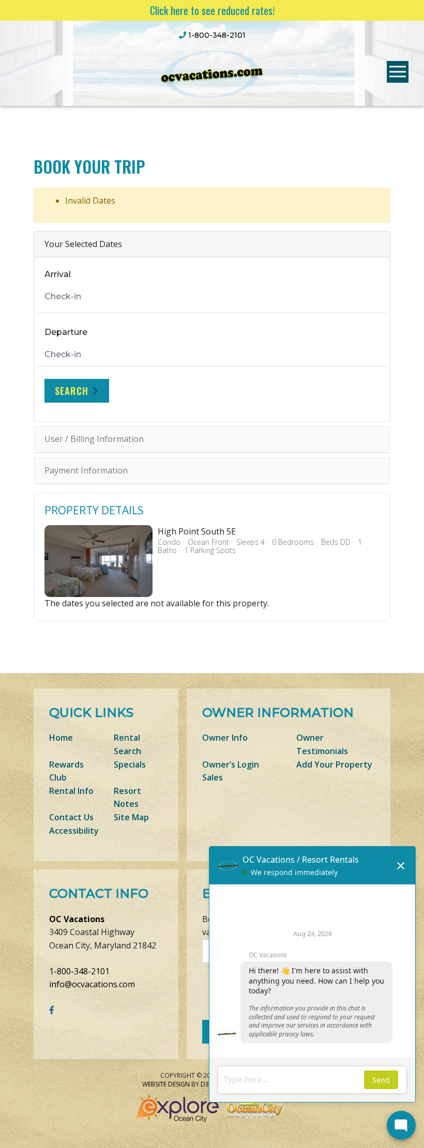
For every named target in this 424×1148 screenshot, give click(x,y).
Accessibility (74, 830)
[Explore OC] (179, 1106)
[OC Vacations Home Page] (212, 73)
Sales (212, 777)
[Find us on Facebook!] (51, 1010)
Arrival (57, 274)
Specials (130, 764)
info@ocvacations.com (92, 984)
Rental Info (71, 791)
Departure (65, 332)
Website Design (166, 1084)
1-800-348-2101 (79, 971)
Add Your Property (334, 764)
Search (71, 390)
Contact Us (71, 817)
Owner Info (225, 737)
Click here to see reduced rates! (212, 10)
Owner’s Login (230, 764)
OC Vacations (76, 919)
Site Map (131, 817)
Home (61, 737)
